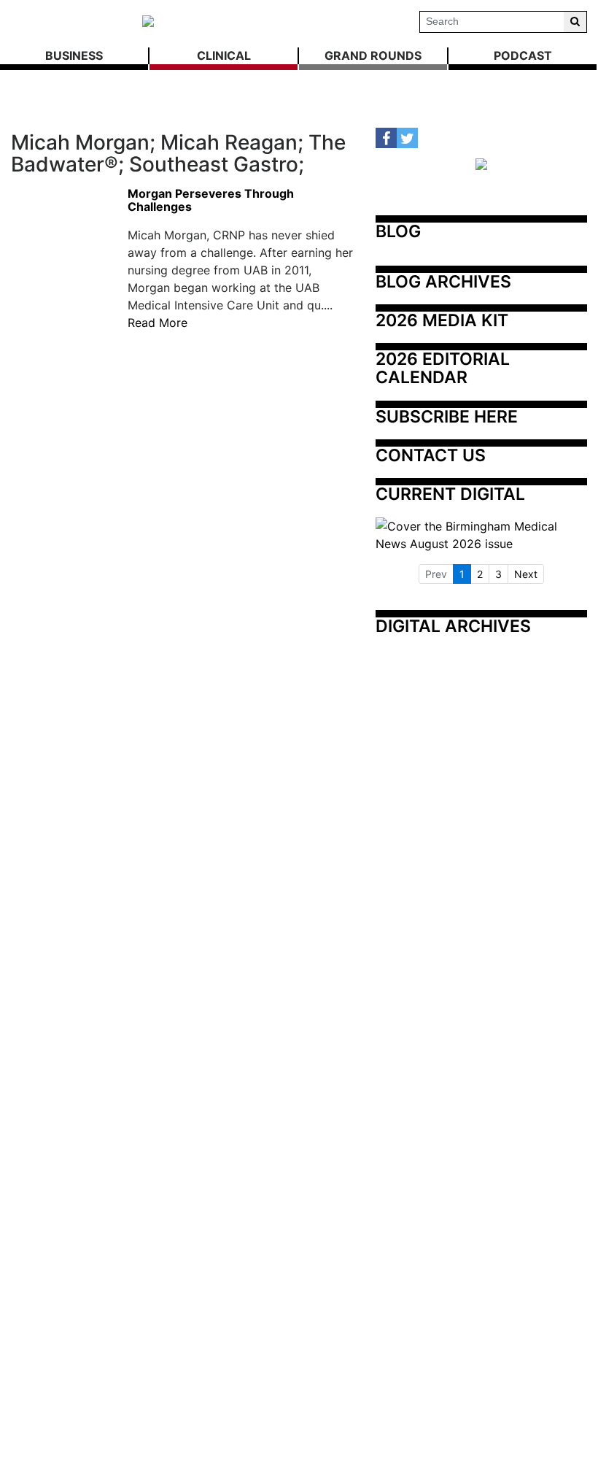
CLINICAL (224, 55)
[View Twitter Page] (407, 138)
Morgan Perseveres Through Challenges (211, 200)
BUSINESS (74, 55)
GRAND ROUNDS (373, 55)
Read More (157, 322)
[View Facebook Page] (386, 138)
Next (525, 574)
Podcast (523, 55)
